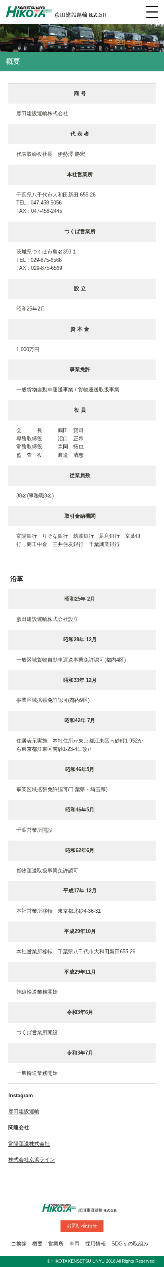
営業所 (56, 1244)
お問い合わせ (82, 1226)
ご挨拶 (19, 1244)
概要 (37, 1244)
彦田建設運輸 (23, 1111)
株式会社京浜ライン (31, 1160)
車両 (74, 1244)
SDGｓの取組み (129, 1244)
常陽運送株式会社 (29, 1144)
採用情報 (95, 1244)
